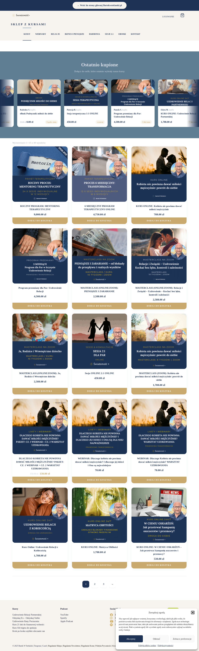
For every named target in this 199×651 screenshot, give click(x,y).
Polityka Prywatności (103, 646)
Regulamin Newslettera (71, 646)
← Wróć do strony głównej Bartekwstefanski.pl (99, 5)
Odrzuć (156, 639)
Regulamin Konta (87, 646)
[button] (192, 612)
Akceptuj (130, 639)
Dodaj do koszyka (40, 221)
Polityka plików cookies (147, 645)
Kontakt (115, 646)
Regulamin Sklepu (55, 646)
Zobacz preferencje (182, 639)
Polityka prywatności (165, 645)
